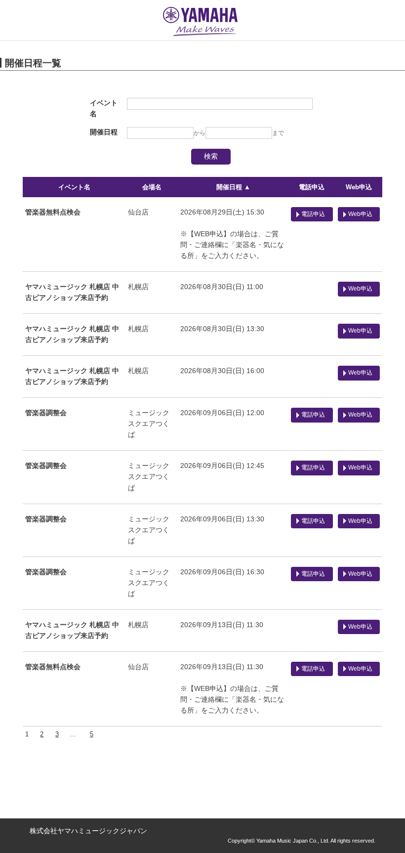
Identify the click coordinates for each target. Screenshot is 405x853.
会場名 (152, 187)
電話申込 (311, 187)
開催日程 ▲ (233, 187)
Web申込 (359, 187)
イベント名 (74, 187)
